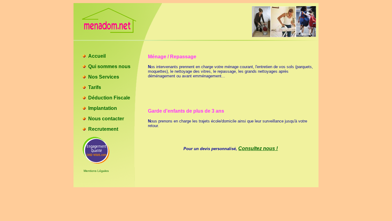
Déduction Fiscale (109, 97)
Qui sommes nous (109, 66)
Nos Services (103, 76)
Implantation (102, 108)
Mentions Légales (96, 171)
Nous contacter (106, 118)
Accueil (97, 56)
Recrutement (103, 129)
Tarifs (94, 87)
